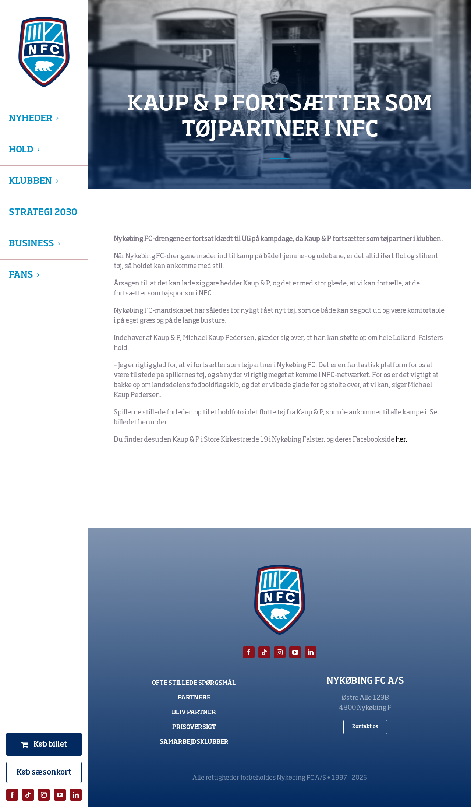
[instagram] (44, 795)
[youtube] (60, 795)
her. (401, 439)
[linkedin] (76, 795)
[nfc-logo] (44, 51)
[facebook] (12, 795)
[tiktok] (28, 795)
